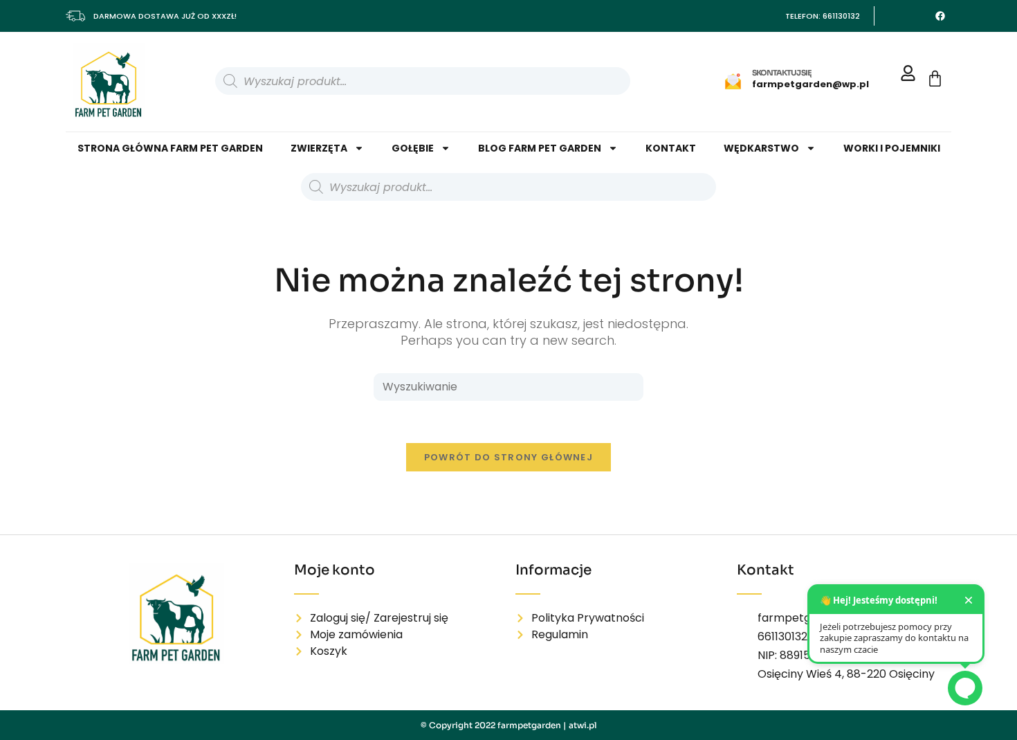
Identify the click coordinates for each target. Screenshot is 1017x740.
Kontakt (670, 148)
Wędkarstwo (761, 148)
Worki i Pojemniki (891, 148)
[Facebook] (940, 16)
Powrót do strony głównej (508, 457)
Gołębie (413, 148)
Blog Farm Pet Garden (539, 148)
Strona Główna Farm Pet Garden (170, 148)
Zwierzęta (319, 148)
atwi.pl (583, 725)
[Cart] (935, 78)
